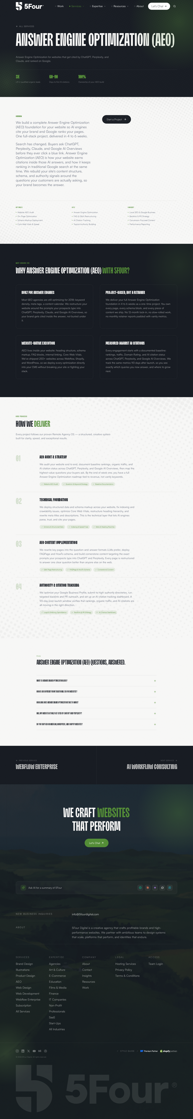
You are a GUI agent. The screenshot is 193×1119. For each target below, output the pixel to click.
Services (76, 6)
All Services (26, 26)
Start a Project (114, 119)
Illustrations (23, 969)
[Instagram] (17, 1051)
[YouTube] (34, 1051)
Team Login (155, 964)
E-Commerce (57, 975)
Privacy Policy (123, 969)
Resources (120, 6)
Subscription (23, 1005)
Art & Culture (57, 969)
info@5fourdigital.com (85, 914)
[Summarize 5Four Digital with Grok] (162, 887)
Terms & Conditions (127, 975)
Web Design (23, 987)
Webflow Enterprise (28, 999)
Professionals (57, 1011)
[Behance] (39, 1051)
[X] (28, 1051)
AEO (18, 981)
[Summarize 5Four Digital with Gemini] (155, 887)
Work (60, 6)
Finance (54, 993)
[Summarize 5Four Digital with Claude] (147, 887)
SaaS (52, 1017)
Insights (87, 975)
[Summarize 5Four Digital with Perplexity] (170, 887)
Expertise (97, 6)
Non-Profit (55, 1005)
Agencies (54, 964)
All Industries (57, 1029)
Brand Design (24, 964)
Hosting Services (125, 964)
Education (55, 981)
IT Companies (57, 999)
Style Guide (127, 1051)
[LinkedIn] (22, 1051)
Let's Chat (157, 6)
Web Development (27, 993)
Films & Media (57, 987)
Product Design (25, 975)
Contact (87, 969)
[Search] (174, 6)
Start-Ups (55, 1023)
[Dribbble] (45, 1051)
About (140, 6)
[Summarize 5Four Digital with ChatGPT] (140, 887)
